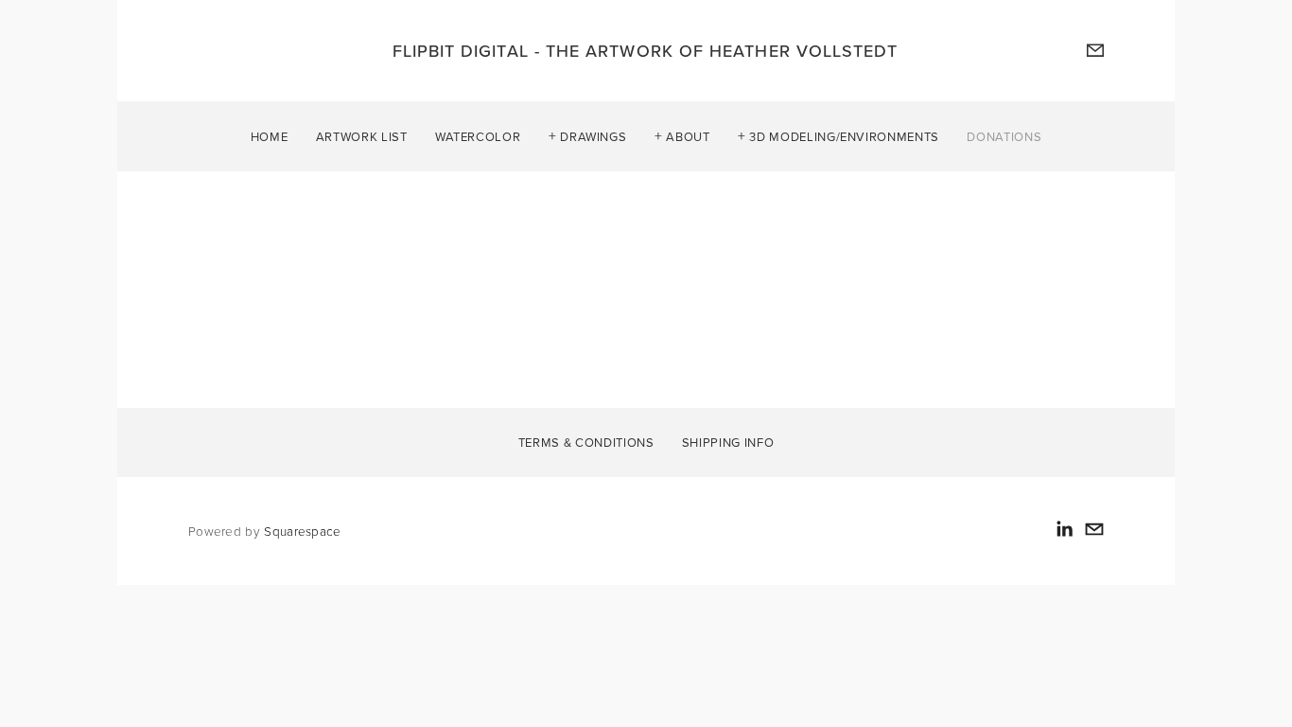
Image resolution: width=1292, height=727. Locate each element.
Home (269, 135)
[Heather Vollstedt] (1064, 529)
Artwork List (362, 135)
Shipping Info (728, 441)
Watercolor (478, 135)
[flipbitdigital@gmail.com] (1094, 529)
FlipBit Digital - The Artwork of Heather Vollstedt (646, 50)
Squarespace (302, 531)
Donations (1004, 135)
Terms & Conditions (586, 441)
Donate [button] (242, 302)
